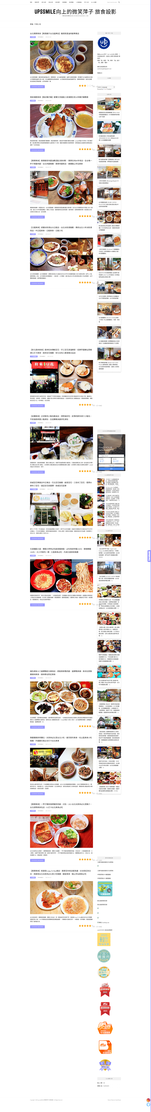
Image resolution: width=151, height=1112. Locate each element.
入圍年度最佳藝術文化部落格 (105, 862)
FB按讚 (109, 78)
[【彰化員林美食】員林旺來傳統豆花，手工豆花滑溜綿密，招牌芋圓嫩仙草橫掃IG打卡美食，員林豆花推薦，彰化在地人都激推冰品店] (61, 376)
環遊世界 (37, 2)
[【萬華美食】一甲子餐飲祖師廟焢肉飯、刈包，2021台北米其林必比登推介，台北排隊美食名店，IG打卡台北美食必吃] (61, 831)
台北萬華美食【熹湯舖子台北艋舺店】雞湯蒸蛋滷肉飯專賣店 (54, 34)
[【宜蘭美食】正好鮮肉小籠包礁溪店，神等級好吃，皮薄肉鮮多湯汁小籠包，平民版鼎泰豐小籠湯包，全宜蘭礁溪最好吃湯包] (61, 443)
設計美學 (57, 2)
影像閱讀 (64, 2)
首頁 (31, 2)
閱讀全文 (99, 73)
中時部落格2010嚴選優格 (104, 874)
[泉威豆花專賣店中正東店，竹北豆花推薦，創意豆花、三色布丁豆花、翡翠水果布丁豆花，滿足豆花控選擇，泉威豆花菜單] (61, 509)
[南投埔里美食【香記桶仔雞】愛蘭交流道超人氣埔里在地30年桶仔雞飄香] (61, 120)
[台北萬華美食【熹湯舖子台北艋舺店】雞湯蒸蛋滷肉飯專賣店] (61, 57)
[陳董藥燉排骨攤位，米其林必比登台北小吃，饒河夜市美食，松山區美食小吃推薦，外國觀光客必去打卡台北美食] (61, 764)
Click (149, 556)
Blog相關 (93, 2)
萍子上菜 (86, 2)
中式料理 (33, 37)
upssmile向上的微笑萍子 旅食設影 (75, 11)
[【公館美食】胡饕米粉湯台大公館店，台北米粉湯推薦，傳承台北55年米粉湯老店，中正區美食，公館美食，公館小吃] (61, 254)
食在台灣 (51, 2)
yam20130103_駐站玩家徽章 (104, 930)
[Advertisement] (61, 319)
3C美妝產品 (79, 2)
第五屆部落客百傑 (102, 900)
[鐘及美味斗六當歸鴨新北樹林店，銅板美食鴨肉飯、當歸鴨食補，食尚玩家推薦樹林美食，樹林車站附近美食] (61, 698)
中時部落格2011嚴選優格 (104, 878)
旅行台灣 (44, 2)
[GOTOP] (148, 1104)
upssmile (40, 37)
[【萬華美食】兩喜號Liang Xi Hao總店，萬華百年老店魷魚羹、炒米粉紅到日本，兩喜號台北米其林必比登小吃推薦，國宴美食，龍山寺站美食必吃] (61, 897)
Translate (109, 89)
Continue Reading (37, 86)
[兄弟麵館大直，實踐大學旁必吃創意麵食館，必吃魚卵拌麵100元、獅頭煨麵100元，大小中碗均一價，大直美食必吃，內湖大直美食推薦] (61, 575)
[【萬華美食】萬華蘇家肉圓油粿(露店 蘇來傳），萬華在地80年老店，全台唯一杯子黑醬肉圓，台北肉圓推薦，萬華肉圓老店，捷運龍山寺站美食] (61, 187)
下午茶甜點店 (34, 356)
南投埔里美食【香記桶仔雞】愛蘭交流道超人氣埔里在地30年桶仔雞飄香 (59, 97)
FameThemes (118, 1100)
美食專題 (71, 2)
